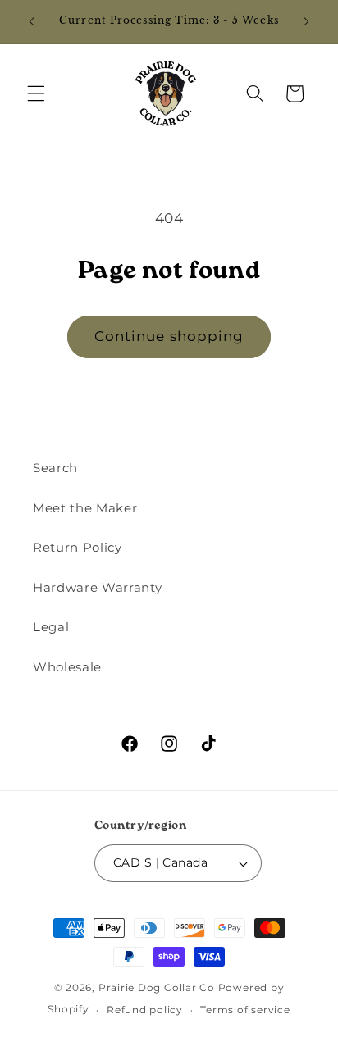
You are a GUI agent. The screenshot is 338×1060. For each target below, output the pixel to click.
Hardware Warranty (97, 587)
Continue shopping (169, 336)
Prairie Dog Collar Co (156, 987)
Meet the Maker (85, 508)
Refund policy (145, 1009)
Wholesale (67, 667)
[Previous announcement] (32, 22)
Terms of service (245, 1009)
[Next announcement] (307, 22)
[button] (36, 93)
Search (55, 467)
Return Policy (77, 547)
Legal (51, 627)
